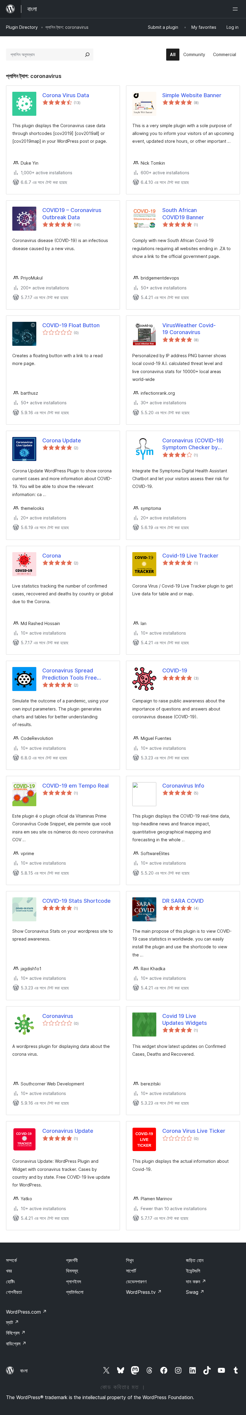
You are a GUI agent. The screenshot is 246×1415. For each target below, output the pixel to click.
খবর (9, 1271)
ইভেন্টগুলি (193, 1271)
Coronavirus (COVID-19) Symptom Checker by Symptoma (193, 444)
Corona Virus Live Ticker (193, 1131)
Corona (51, 555)
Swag (195, 1292)
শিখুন (130, 1260)
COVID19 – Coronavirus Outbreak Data (71, 213)
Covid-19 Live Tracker (190, 555)
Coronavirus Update (67, 1131)
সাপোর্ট (131, 1271)
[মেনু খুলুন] (236, 9)
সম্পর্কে (11, 1260)
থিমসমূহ (72, 1271)
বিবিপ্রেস (16, 1333)
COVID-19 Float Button (71, 325)
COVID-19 (174, 670)
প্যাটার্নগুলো (74, 1292)
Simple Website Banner (191, 95)
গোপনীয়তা (14, 1292)
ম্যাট (12, 1322)
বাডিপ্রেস (16, 1344)
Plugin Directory (22, 27)
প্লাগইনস (73, 1282)
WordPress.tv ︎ (144, 1292)
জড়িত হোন (194, 1260)
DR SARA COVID (183, 901)
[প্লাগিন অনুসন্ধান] (87, 55)
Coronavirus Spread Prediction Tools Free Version (69, 674)
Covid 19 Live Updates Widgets (184, 1019)
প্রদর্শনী (72, 1260)
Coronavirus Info (183, 785)
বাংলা (24, 1371)
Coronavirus (57, 1016)
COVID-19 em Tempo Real (75, 785)
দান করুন (196, 1282)
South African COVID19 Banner (183, 213)
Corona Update (61, 440)
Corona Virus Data (65, 95)
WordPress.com (26, 1312)
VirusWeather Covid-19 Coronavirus (189, 328)
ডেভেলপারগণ (136, 1282)
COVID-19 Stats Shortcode (76, 901)
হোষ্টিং (10, 1282)
